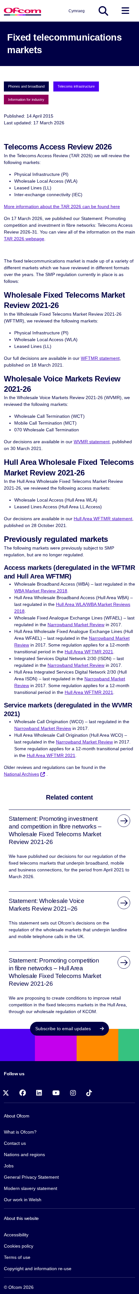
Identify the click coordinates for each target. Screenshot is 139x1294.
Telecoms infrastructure (76, 86)
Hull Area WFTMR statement (103, 518)
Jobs (9, 1165)
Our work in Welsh (22, 1199)
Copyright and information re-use (37, 1268)
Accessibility (16, 1234)
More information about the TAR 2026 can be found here (62, 206)
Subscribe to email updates (63, 1028)
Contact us (15, 1143)
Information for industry (26, 99)
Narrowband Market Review (76, 624)
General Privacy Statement (31, 1177)
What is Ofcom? (20, 1132)
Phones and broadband (26, 86)
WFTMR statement (100, 358)
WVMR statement (92, 441)
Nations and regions (24, 1154)
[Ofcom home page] (22, 10)
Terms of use (17, 1257)
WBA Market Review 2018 (40, 590)
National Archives (21, 774)
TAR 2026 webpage (24, 238)
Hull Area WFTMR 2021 (89, 651)
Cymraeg (77, 11)
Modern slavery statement (30, 1188)
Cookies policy (18, 1246)
